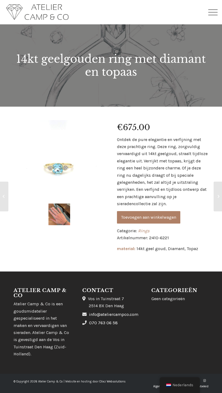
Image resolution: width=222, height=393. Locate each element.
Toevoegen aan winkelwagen (148, 217)
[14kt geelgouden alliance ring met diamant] (218, 196)
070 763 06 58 (103, 322)
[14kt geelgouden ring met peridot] (4, 196)
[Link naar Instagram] (204, 381)
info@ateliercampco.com (113, 314)
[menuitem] (210, 12)
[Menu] (210, 12)
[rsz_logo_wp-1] (37, 12)
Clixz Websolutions (112, 381)
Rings (143, 230)
